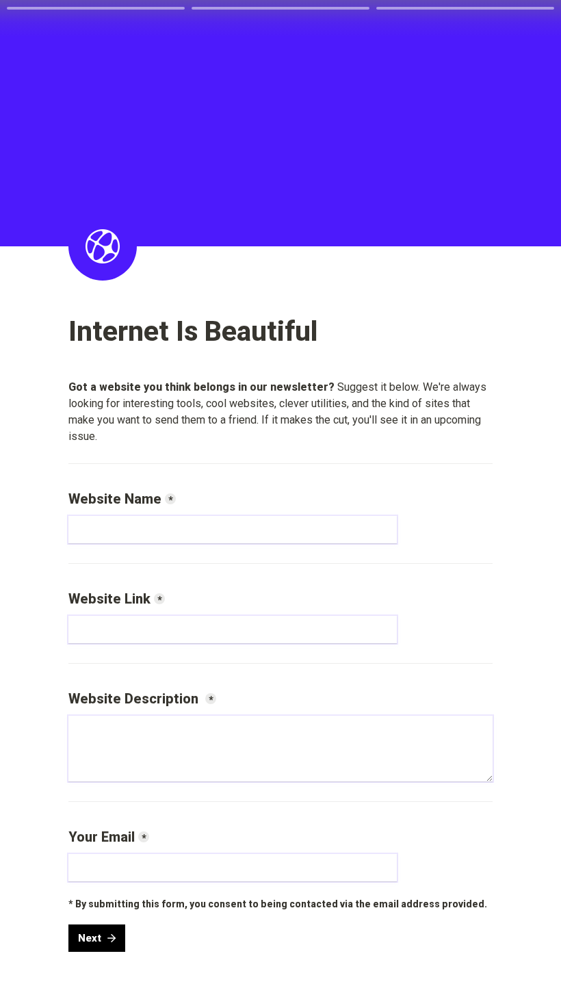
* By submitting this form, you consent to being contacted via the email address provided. (277, 903)
